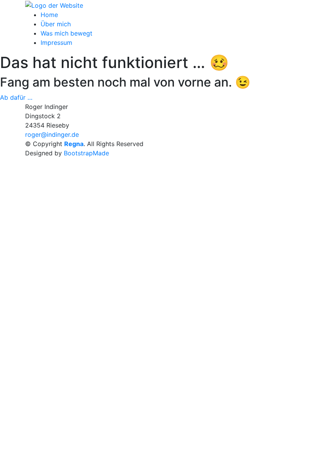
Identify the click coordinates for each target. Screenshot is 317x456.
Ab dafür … (16, 97)
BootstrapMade (86, 153)
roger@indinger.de (52, 134)
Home (49, 15)
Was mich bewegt (66, 33)
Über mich (56, 24)
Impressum (56, 42)
